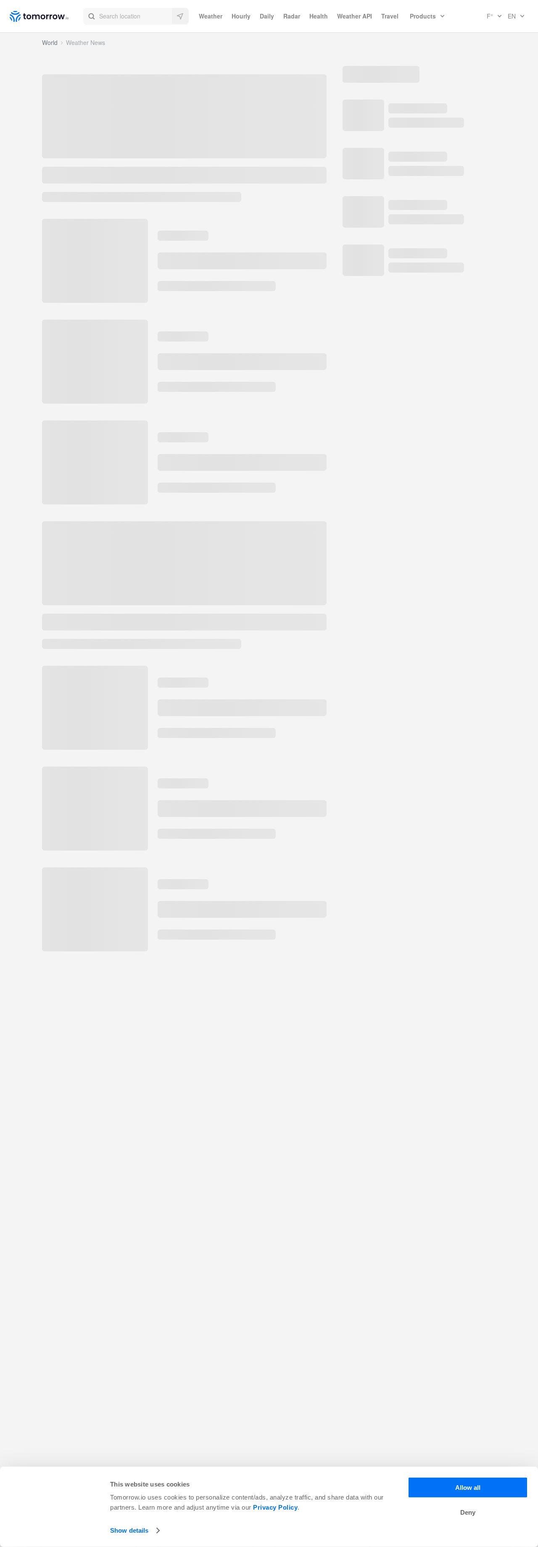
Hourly (241, 16)
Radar (291, 16)
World (50, 42)
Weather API (354, 16)
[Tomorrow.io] (46, 16)
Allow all (467, 1487)
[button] (136, 16)
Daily (267, 16)
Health (318, 16)
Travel (389, 16)
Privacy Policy (275, 1507)
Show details (129, 1530)
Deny (467, 1512)
